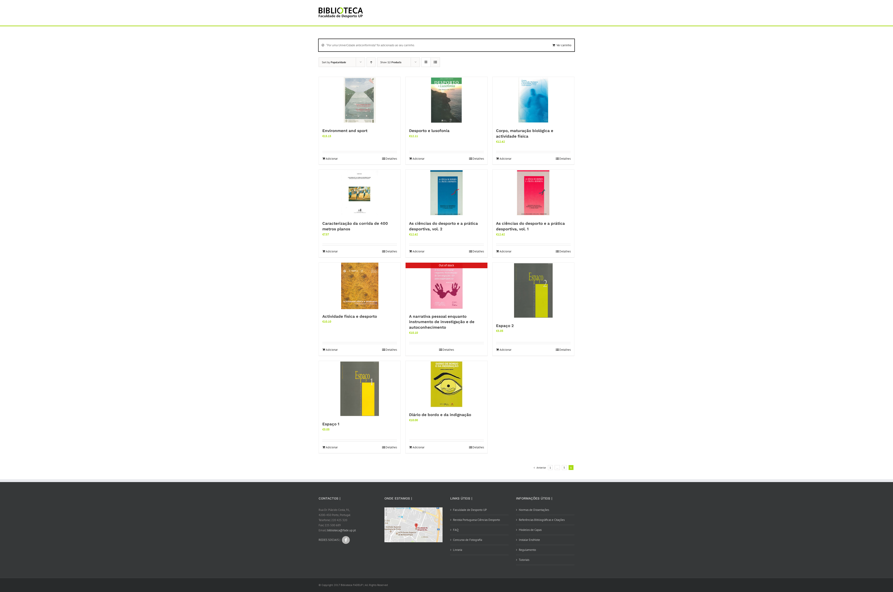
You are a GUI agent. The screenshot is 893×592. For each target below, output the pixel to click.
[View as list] (435, 62)
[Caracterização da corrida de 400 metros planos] (359, 193)
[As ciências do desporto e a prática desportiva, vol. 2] (446, 193)
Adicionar (332, 159)
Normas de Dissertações (534, 510)
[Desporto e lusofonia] (446, 100)
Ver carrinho (563, 45)
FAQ (456, 530)
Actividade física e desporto (349, 316)
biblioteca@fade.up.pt (341, 530)
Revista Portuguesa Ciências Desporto (476, 520)
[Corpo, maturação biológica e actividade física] (533, 100)
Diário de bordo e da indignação (440, 414)
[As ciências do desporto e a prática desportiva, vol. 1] (533, 193)
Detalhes (391, 159)
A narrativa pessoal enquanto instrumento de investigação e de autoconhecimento (441, 322)
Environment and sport (344, 130)
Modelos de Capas (530, 530)
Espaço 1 (330, 424)
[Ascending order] (371, 62)
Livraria (457, 550)
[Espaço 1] (359, 389)
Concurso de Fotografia (467, 540)
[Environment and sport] (359, 100)
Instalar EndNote (529, 540)
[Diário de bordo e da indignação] (446, 384)
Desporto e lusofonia (429, 130)
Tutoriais (524, 560)
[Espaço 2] (533, 290)
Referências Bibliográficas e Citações (542, 520)
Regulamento (527, 550)
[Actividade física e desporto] (359, 286)
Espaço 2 (505, 325)
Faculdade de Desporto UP (470, 510)
